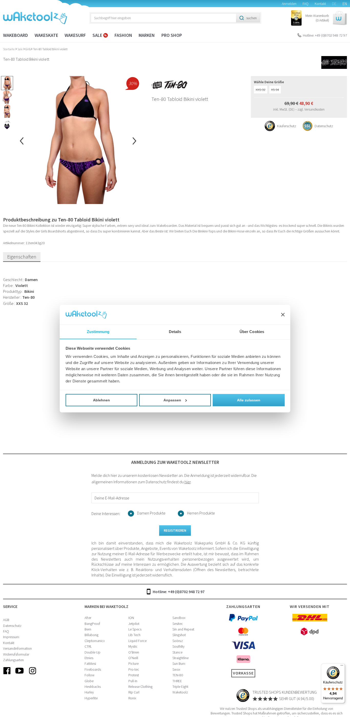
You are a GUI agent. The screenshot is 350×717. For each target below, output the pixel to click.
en (345, 3)
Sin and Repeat (183, 629)
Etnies (89, 658)
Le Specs (134, 629)
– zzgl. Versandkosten (310, 109)
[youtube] (20, 675)
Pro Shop (171, 35)
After (88, 617)
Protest (133, 675)
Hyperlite (91, 698)
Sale (97, 35)
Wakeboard (15, 35)
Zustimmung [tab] (98, 331)
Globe (89, 681)
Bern (88, 629)
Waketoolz (180, 692)
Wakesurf (75, 35)
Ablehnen (101, 400)
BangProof (92, 623)
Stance (177, 652)
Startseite (9, 49)
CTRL (88, 646)
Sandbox (179, 617)
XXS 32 (260, 89)
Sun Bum (178, 663)
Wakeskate (46, 35)
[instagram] (32, 675)
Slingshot (179, 635)
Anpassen (172, 400)
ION (131, 617)
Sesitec (177, 623)
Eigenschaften (21, 256)
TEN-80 (177, 675)
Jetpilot (133, 623)
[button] (326, 18)
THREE (177, 681)
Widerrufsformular (16, 654)
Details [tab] (175, 331)
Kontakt (320, 3)
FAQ (305, 3)
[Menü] (342, 667)
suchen (251, 18)
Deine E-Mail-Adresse (112, 497)
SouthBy (178, 646)
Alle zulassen (248, 400)
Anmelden (289, 3)
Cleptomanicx (95, 640)
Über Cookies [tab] (252, 331)
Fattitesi (90, 663)
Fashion (123, 35)
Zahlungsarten (13, 660)
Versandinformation (17, 648)
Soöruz (177, 640)
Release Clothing (140, 686)
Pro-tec (133, 669)
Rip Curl (133, 692)
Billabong (91, 635)
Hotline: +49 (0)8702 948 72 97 (325, 35)
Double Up (92, 652)
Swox (176, 669)
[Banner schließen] (283, 314)
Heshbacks (93, 686)
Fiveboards (93, 669)
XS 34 (275, 89)
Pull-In (132, 681)
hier (187, 481)
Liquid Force (137, 640)
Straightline (180, 658)
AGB (6, 619)
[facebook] (7, 675)
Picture (133, 663)
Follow (90, 675)
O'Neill (133, 658)
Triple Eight (180, 686)
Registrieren (175, 530)
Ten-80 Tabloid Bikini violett (50, 49)
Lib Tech (134, 635)
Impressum (11, 637)
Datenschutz (12, 625)
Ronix (132, 698)
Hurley (89, 692)
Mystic (133, 646)
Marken (147, 35)
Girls (28, 49)
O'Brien (133, 652)
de (334, 3)
